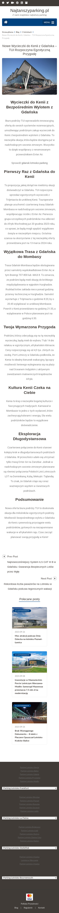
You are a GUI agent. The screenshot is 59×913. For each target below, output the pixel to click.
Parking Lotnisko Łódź (29, 831)
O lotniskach (22, 611)
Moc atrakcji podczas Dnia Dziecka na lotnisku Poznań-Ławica (28, 639)
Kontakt (41, 908)
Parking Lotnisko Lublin (29, 811)
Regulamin (28, 908)
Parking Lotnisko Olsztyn (29, 834)
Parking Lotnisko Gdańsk (29, 774)
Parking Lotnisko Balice (30, 771)
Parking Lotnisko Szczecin (29, 808)
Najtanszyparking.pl (29, 10)
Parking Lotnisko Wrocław (29, 797)
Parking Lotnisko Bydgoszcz (29, 827)
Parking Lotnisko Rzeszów (29, 804)
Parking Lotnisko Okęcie (29, 768)
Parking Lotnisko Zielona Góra (29, 838)
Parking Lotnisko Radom (29, 841)
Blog (16, 908)
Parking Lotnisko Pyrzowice (29, 778)
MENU (47, 22)
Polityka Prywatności (29, 904)
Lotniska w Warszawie (29, 860)
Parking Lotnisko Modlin (29, 781)
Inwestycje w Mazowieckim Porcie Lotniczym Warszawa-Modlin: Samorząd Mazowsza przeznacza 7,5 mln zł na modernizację (29, 686)
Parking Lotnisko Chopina (29, 857)
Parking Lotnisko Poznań (29, 801)
